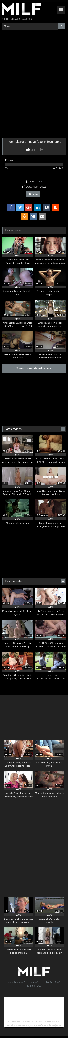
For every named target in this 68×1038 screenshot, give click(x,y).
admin (39, 181)
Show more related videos (34, 368)
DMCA (34, 982)
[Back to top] (58, 1028)
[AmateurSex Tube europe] (28, 9)
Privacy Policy (52, 982)
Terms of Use (34, 985)
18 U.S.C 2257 (16, 982)
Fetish (35, 194)
